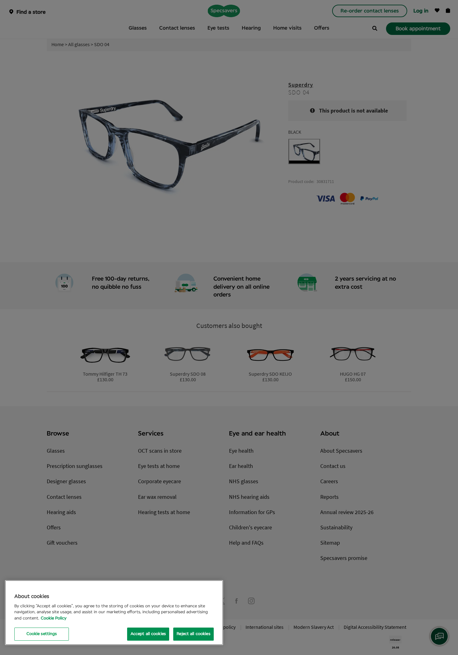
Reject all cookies (193, 634)
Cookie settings (41, 634)
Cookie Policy (53, 618)
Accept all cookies (148, 634)
